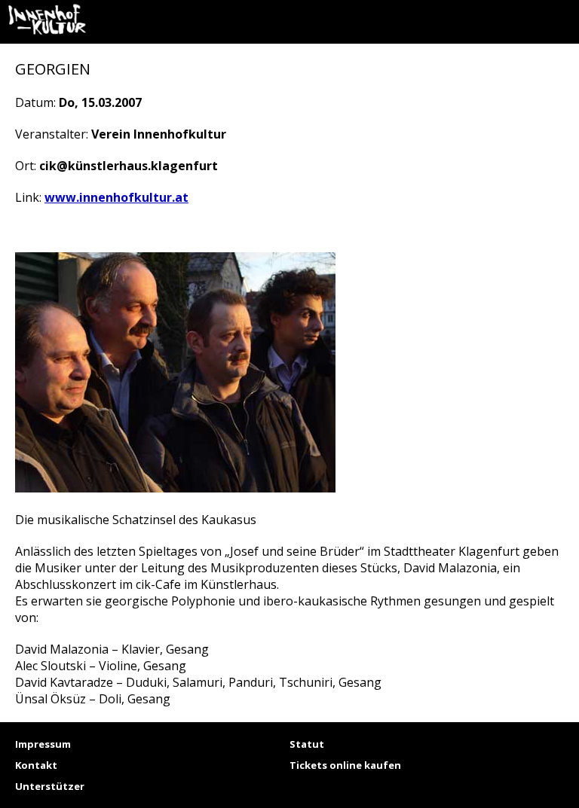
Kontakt (36, 765)
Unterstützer (49, 786)
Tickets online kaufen (345, 765)
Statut (307, 744)
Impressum (43, 744)
